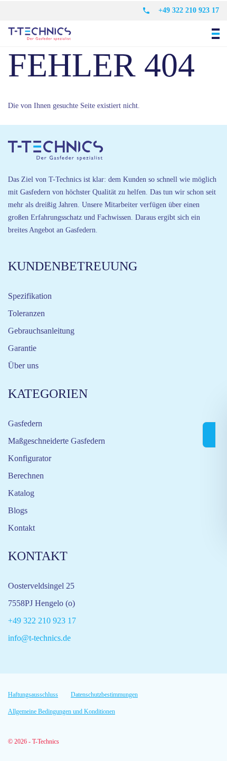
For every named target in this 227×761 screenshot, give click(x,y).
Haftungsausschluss (33, 694)
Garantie (22, 348)
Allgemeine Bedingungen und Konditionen (61, 711)
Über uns (23, 365)
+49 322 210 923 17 (188, 10)
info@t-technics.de (39, 637)
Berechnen (26, 475)
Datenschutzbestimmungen (104, 694)
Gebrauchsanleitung (41, 330)
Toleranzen (26, 313)
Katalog (21, 493)
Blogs (17, 510)
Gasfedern (25, 423)
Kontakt (21, 527)
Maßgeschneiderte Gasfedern (56, 440)
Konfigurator (29, 458)
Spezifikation (30, 295)
